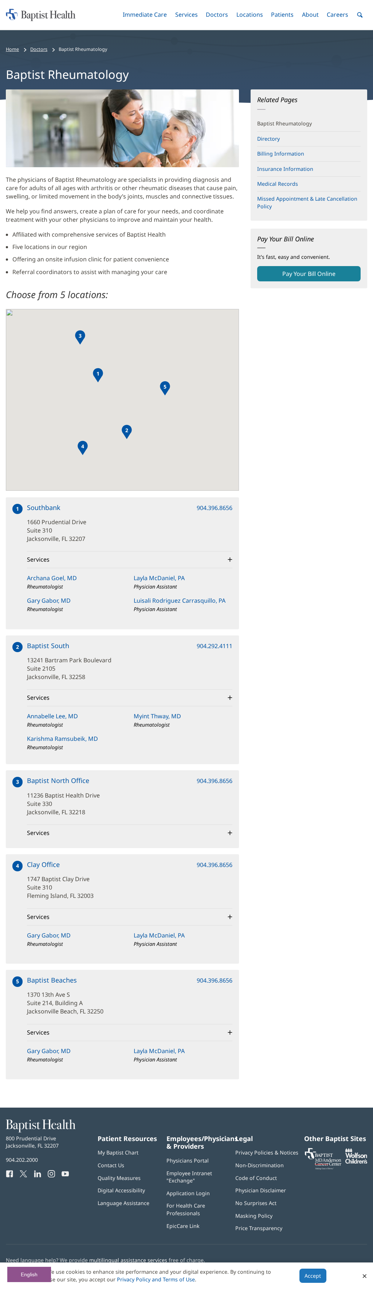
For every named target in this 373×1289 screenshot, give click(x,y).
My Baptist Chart (118, 1152)
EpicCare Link (183, 1225)
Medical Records (277, 183)
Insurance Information (285, 168)
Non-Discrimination (259, 1165)
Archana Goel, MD (52, 578)
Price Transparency (258, 1228)
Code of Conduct (256, 1177)
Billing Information (280, 153)
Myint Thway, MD (157, 716)
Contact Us (111, 1165)
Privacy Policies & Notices (266, 1152)
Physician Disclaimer (260, 1190)
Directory (268, 138)
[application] (122, 400)
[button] (145, 14)
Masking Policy (253, 1215)
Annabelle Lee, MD (52, 716)
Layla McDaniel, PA (159, 578)
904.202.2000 (22, 1159)
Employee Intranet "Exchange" (189, 1177)
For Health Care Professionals (185, 1209)
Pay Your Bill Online (320, 275)
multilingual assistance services (128, 1260)
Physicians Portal (187, 1160)
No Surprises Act (255, 1203)
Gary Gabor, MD (49, 601)
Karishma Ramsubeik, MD (62, 739)
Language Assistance (123, 1203)
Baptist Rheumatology (284, 123)
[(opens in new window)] (356, 1161)
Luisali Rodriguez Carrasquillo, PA (179, 601)
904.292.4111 (214, 646)
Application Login (188, 1193)
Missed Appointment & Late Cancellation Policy (307, 202)
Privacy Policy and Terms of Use (156, 1279)
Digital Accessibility (121, 1190)
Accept (313, 1275)
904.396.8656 (214, 508)
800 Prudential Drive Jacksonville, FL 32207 (32, 1142)
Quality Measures (119, 1177)
